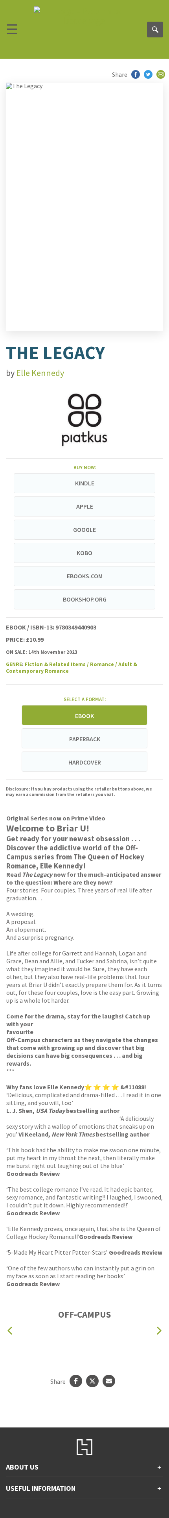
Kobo (84, 553)
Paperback (84, 739)
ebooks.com (85, 576)
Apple (84, 506)
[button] (10, 1330)
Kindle (84, 483)
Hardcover (84, 762)
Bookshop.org (85, 599)
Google (84, 529)
